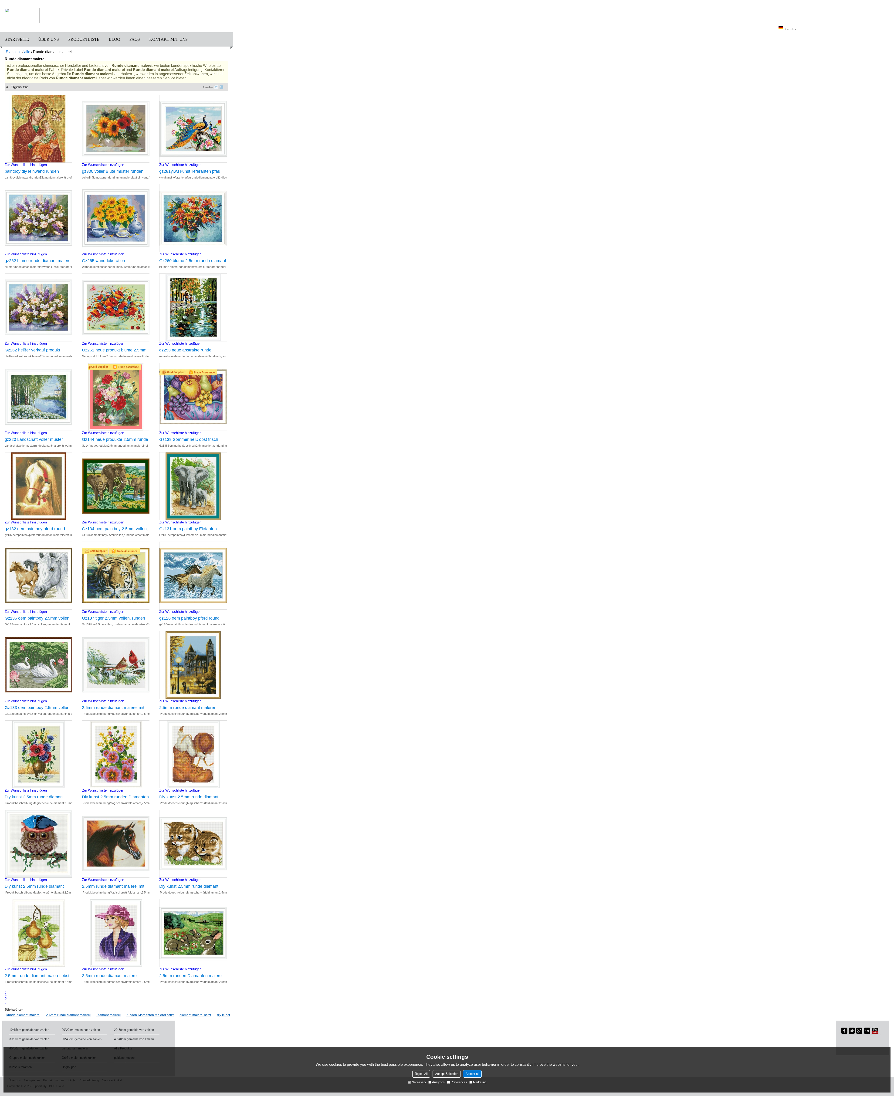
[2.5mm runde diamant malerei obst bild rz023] (38, 933)
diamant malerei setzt (195, 1015)
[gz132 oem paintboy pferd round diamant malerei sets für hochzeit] (38, 486)
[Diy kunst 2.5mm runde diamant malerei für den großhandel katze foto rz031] (193, 844)
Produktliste (83, 39)
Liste (216, 87)
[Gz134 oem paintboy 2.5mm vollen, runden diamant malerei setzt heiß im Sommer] (115, 486)
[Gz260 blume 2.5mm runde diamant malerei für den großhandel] (193, 218)
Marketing (479, 1082)
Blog (114, 39)
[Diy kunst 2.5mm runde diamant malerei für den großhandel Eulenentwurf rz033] (38, 844)
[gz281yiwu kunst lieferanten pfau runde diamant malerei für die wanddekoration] (193, 129)
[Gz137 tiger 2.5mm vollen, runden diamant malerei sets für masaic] (115, 576)
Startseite (17, 39)
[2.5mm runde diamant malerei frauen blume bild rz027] (115, 933)
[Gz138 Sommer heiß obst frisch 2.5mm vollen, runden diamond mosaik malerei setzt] (193, 397)
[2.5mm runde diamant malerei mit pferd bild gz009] (115, 844)
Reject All (421, 1074)
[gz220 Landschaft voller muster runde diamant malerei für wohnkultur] (38, 397)
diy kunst (223, 1015)
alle (27, 52)
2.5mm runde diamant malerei (68, 1015)
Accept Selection (446, 1074)
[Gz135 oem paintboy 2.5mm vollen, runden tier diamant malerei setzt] (38, 576)
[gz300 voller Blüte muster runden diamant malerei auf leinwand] (115, 129)
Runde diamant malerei (23, 1015)
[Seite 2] (5, 1003)
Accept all (472, 1074)
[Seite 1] (5, 990)
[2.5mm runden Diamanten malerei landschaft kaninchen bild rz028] (193, 933)
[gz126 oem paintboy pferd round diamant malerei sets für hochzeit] (193, 576)
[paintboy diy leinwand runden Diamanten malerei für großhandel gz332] (38, 129)
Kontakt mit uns (168, 39)
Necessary (419, 1082)
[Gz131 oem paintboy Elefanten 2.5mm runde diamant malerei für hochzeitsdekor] (193, 486)
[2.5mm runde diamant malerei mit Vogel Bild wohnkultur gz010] (115, 665)
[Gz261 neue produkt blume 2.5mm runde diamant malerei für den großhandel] (115, 307)
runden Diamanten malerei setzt (150, 1015)
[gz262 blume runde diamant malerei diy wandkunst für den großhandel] (38, 218)
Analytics (438, 1082)
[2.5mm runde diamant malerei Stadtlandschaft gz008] (193, 665)
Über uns (48, 39)
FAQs (134, 39)
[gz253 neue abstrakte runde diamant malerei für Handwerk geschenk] (193, 307)
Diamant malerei (108, 1015)
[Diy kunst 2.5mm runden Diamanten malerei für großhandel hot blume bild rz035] (115, 754)
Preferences (459, 1082)
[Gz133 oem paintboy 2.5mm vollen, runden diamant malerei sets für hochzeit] (38, 665)
